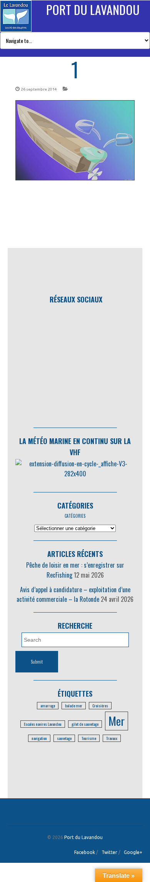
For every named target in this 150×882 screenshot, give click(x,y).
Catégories (75, 505)
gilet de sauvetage (85, 724)
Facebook (84, 852)
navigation (39, 738)
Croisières (100, 705)
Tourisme (89, 738)
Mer (116, 720)
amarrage (47, 705)
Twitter (109, 852)
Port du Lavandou (93, 9)
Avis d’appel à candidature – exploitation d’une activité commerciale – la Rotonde (73, 594)
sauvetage (64, 738)
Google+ (133, 852)
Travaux (111, 738)
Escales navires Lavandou (43, 724)
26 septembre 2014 (39, 89)
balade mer (73, 705)
